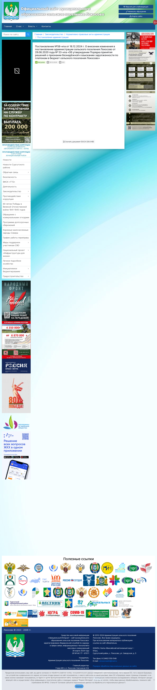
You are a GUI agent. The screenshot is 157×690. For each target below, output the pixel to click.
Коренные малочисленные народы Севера (15, 231)
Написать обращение (137, 11)
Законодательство (12, 191)
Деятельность (10, 186)
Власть (31, 26)
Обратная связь (10, 172)
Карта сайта (137, 16)
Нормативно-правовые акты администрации (88, 34)
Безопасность (10, 177)
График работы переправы (16, 237)
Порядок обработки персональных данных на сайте (115, 666)
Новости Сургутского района (13, 166)
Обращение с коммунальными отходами (16, 216)
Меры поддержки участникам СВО (11, 244)
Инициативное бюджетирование (11, 270)
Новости (7, 160)
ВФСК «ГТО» (9, 182)
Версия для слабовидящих (136, 7)
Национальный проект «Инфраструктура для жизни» (14, 253)
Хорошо (79, 686)
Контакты (46, 26)
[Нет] (154, 680)
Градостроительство (13, 276)
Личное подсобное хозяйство (12, 262)
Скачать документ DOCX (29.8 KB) (79, 142)
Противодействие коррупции (12, 197)
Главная (8, 26)
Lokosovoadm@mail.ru (107, 661)
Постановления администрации (53, 37)
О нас (19, 26)
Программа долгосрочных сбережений (16, 223)
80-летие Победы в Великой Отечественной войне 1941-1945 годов (15, 207)
